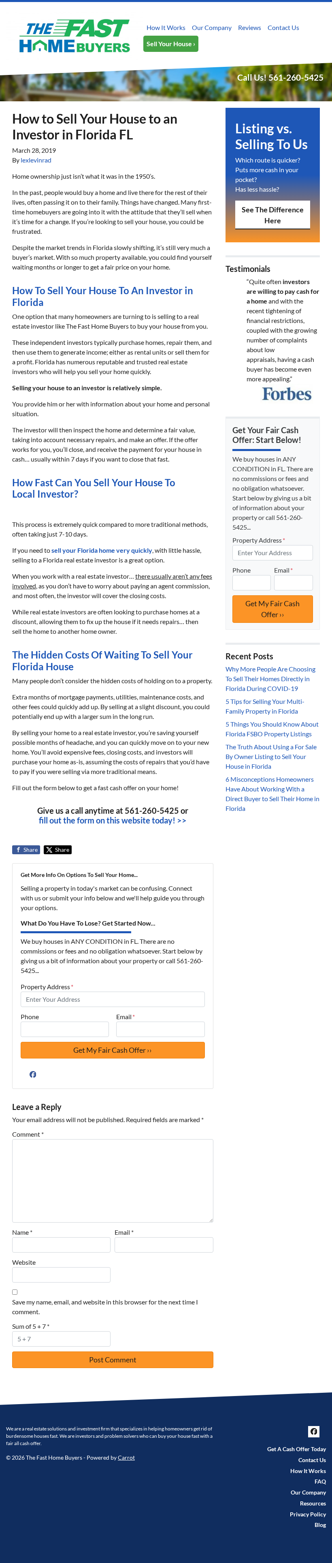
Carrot (126, 1457)
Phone (30, 1016)
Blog (320, 1525)
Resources (313, 1503)
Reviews (249, 27)
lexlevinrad (36, 160)
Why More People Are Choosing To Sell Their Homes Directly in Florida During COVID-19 (270, 678)
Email (125, 1016)
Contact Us (283, 27)
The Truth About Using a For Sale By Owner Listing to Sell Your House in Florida (271, 756)
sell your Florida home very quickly (101, 550)
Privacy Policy (308, 1514)
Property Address (47, 986)
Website (24, 1262)
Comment (28, 1134)
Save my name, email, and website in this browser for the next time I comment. (105, 1306)
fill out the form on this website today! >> (113, 820)
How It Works (166, 27)
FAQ (320, 1481)
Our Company (212, 27)
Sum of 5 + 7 (30, 1326)
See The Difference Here (273, 215)
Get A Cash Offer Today (296, 1449)
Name (22, 1232)
